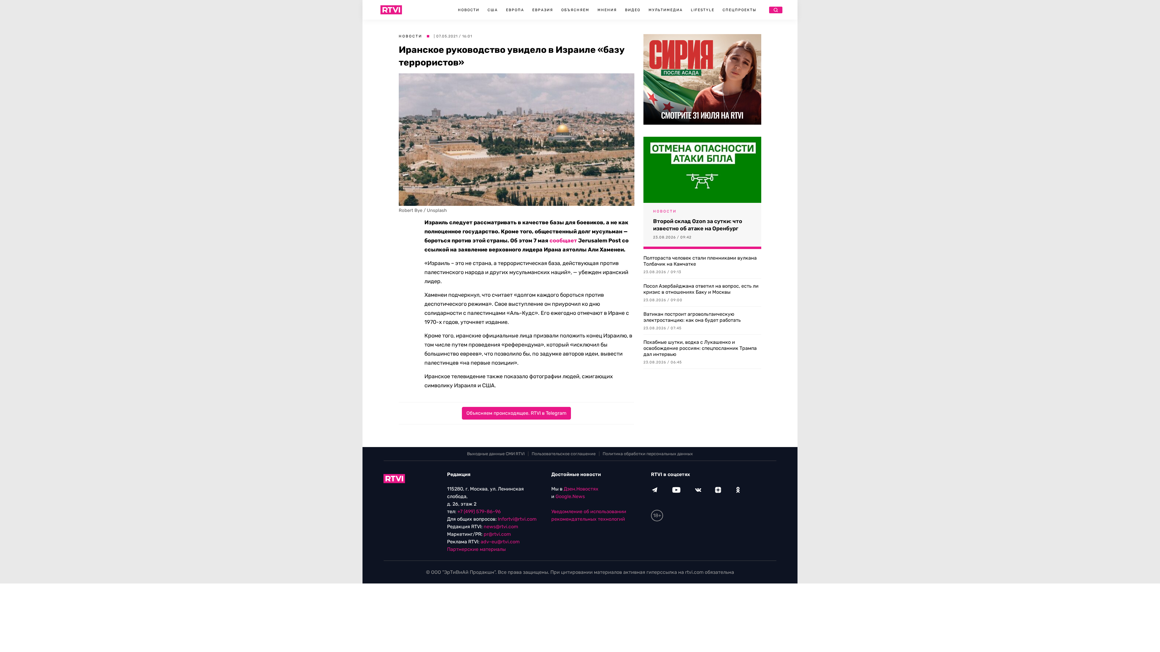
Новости (468, 10)
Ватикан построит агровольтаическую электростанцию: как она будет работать (692, 317)
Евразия (542, 10)
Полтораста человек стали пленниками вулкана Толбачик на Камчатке (700, 261)
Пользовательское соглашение (564, 453)
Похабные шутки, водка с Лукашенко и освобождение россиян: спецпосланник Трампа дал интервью (700, 348)
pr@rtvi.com (497, 534)
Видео (632, 10)
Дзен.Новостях (581, 489)
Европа (515, 10)
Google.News (570, 496)
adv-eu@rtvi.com (500, 542)
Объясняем (575, 10)
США (493, 10)
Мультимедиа (666, 10)
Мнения (607, 10)
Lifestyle (702, 10)
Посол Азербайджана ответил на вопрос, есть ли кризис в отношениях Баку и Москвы (701, 289)
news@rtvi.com (501, 526)
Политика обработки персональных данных (648, 453)
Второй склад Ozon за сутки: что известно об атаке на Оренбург (697, 225)
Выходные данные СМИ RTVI (496, 453)
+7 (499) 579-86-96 (479, 511)
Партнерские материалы (476, 549)
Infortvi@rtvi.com (517, 519)
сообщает (563, 240)
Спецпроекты (739, 10)
